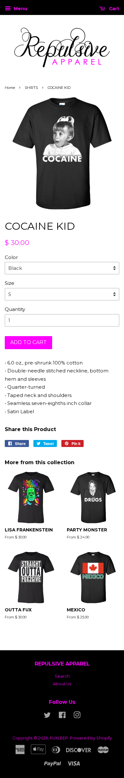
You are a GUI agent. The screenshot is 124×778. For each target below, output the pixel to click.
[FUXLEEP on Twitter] (47, 716)
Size (9, 283)
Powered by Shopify (91, 738)
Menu (19, 8)
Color (11, 257)
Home (10, 87)
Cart (113, 8)
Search (62, 676)
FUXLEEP (59, 738)
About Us (62, 683)
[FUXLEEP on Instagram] (76, 716)
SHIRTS (31, 87)
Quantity (15, 309)
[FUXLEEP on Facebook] (62, 716)
